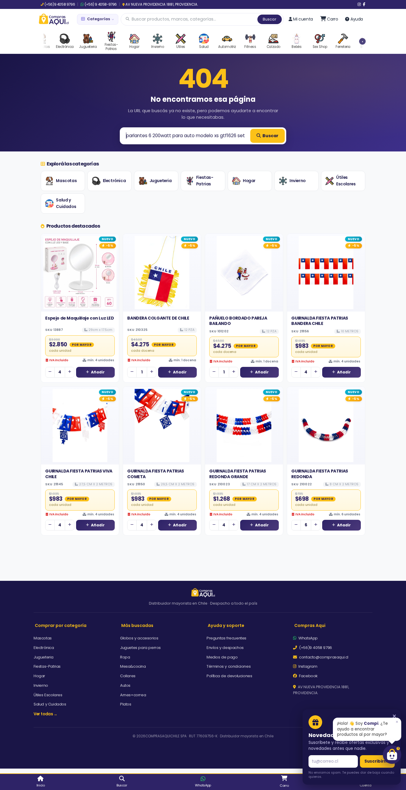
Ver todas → (45, 714)
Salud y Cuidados (66, 203)
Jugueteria (161, 181)
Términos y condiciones (229, 666)
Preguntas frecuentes (226, 638)
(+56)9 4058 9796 (60, 4)
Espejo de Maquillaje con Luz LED (79, 318)
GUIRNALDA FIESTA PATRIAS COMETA (155, 473)
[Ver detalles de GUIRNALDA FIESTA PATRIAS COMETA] (162, 425)
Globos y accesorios (139, 638)
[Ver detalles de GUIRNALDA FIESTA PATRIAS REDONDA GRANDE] (244, 425)
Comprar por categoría (60, 625)
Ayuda (356, 19)
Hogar (249, 181)
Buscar (269, 19)
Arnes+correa (133, 695)
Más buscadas (137, 625)
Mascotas (66, 181)
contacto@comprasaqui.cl (323, 657)
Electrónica (114, 181)
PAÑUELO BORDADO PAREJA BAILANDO (238, 320)
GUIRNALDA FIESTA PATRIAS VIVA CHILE (78, 473)
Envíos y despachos (225, 647)
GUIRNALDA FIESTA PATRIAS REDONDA (319, 473)
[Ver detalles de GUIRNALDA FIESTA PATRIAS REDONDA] (326, 425)
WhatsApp (308, 638)
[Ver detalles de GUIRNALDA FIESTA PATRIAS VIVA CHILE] (80, 425)
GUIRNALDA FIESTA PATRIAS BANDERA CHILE (319, 320)
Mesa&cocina (133, 666)
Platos (125, 704)
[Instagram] (359, 4)
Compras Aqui (309, 625)
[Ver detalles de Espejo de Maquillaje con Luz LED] (80, 273)
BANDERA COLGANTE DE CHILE (158, 318)
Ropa (125, 657)
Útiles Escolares (345, 181)
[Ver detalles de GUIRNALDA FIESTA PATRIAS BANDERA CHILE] (326, 273)
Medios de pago (222, 657)
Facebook (308, 676)
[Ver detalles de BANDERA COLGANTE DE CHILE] (162, 273)
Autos (125, 685)
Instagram (307, 666)
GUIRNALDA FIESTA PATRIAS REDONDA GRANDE (237, 473)
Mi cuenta (303, 19)
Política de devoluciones (229, 676)
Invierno (297, 181)
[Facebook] (364, 4)
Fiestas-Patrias (204, 181)
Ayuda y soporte (226, 625)
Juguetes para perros (140, 647)
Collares (128, 676)
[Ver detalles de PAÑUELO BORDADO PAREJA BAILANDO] (244, 273)
